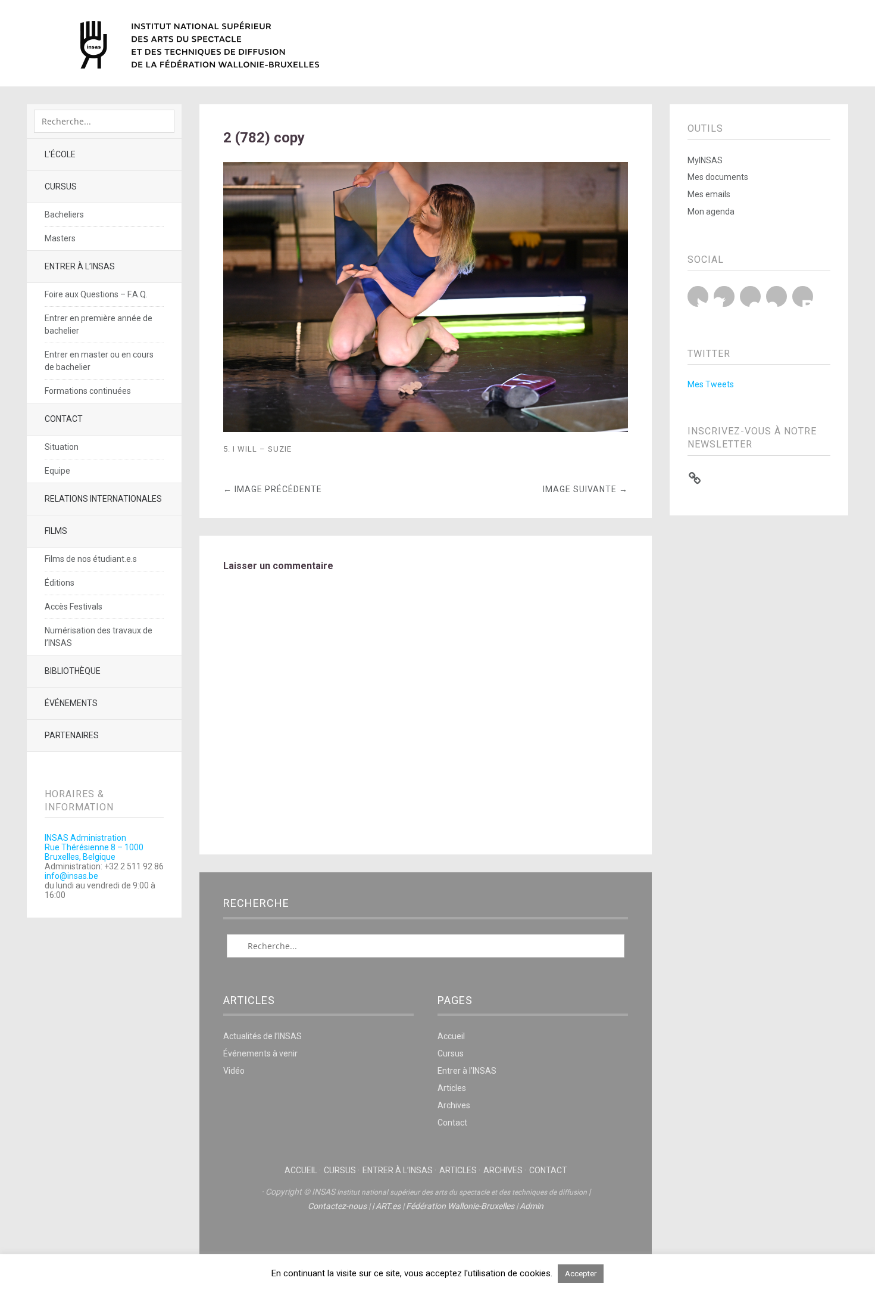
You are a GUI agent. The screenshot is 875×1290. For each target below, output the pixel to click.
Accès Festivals (73, 606)
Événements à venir (260, 1053)
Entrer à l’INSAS (80, 266)
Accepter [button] (580, 1273)
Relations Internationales (103, 498)
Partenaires (72, 735)
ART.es (388, 1206)
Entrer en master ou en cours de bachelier (99, 361)
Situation (62, 447)
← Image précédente (272, 489)
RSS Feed (802, 296)
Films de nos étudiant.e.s (91, 559)
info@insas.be (71, 876)
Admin (531, 1206)
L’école (60, 154)
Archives (454, 1105)
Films (56, 531)
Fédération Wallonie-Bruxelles (460, 1206)
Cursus (61, 186)
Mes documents (718, 177)
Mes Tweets (711, 384)
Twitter (698, 296)
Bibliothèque (73, 671)
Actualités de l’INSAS (262, 1036)
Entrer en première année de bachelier (98, 324)
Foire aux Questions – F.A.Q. (96, 294)
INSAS (199, 45)
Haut (426, 1243)
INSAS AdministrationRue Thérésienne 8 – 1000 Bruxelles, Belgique (94, 847)
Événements (71, 703)
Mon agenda (711, 211)
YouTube (750, 296)
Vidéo (234, 1070)
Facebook (724, 296)
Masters (60, 238)
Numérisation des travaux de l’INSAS (98, 637)
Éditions (59, 583)
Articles (452, 1088)
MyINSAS (705, 160)
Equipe (57, 470)
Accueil (451, 1036)
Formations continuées (88, 391)
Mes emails (709, 194)
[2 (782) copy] (425, 428)
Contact (64, 419)
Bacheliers (64, 214)
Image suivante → (585, 489)
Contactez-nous (337, 1206)
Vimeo (776, 296)
